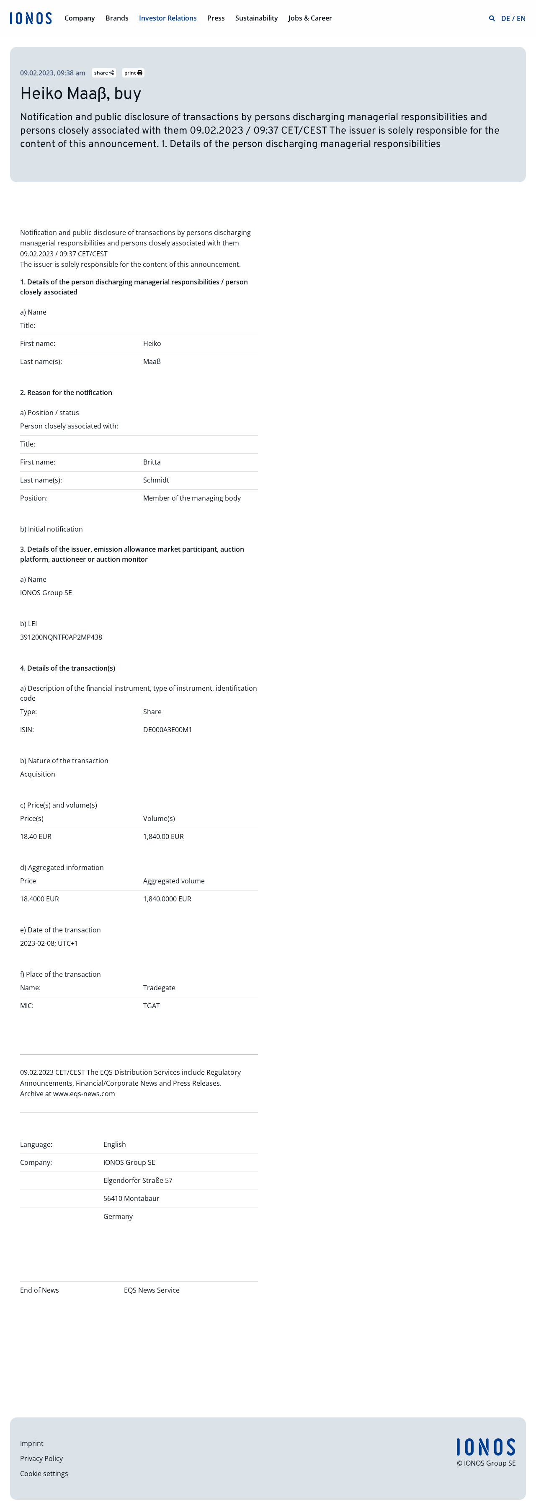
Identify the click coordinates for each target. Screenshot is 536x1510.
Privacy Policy (41, 1458)
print (130, 72)
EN (521, 18)
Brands (117, 18)
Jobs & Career (310, 18)
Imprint (32, 1443)
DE (505, 18)
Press (216, 18)
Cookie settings (44, 1473)
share (101, 72)
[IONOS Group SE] (31, 17)
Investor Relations (168, 18)
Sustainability (256, 18)
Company (79, 18)
